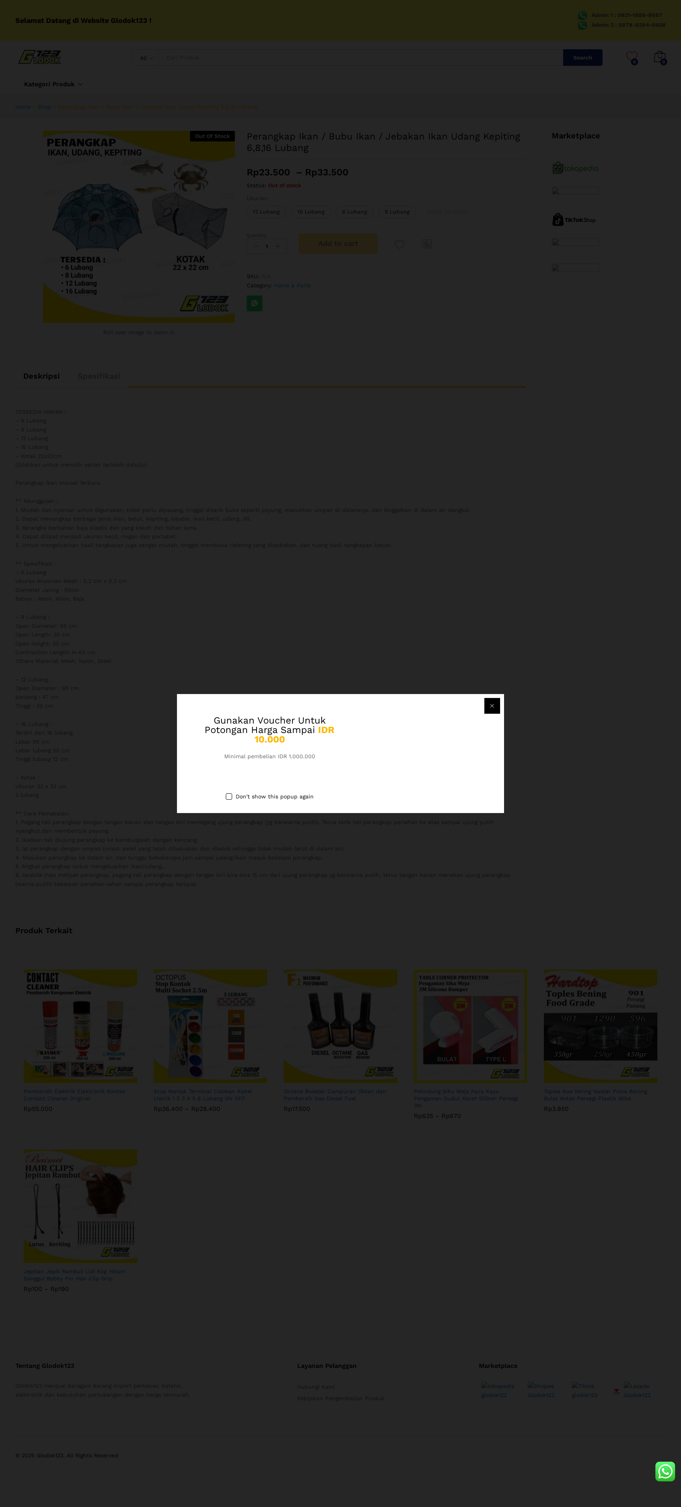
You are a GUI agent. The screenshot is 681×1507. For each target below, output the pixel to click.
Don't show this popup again (275, 797)
